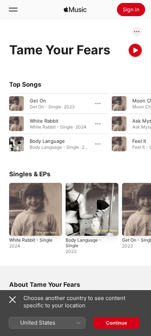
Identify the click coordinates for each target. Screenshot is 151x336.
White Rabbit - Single (30, 240)
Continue (116, 323)
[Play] (135, 50)
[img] (75, 9)
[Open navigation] (13, 9)
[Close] (12, 299)
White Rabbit (44, 121)
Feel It (139, 141)
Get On (38, 101)
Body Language (47, 141)
